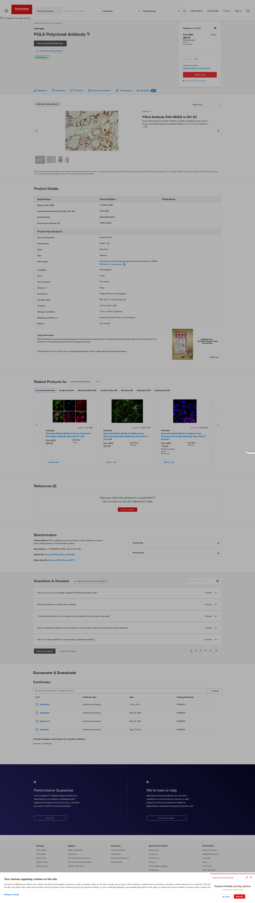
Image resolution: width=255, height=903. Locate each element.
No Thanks (226, 897)
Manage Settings (11, 894)
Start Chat (239, 897)
